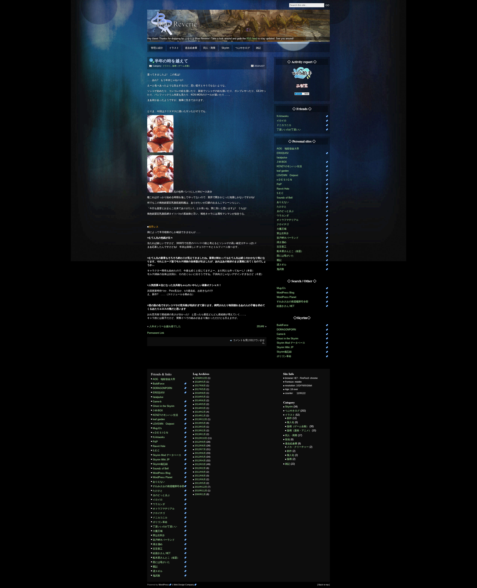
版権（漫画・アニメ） (299, 430)
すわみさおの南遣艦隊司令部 (292, 301)
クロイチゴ (283, 224)
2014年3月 (200, 408)
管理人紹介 (157, 47)
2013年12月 (201, 419)
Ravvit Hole (283, 188)
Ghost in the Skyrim (287, 338)
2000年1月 (200, 494)
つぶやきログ (242, 47)
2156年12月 (201, 378)
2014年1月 (200, 416)
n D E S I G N (284, 179)
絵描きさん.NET (285, 306)
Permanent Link (155, 332)
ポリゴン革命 (284, 356)
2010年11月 (201, 491)
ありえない (283, 202)
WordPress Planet (286, 297)
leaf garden (283, 170)
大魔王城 (281, 228)
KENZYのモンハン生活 (289, 166)
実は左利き (283, 233)
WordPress (164, 585)
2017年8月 (200, 385)
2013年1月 (200, 434)
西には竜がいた (285, 255)
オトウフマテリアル (287, 219)
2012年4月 (200, 460)
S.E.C (280, 193)
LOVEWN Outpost (287, 175)
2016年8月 (200, 393)
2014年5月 (200, 404)
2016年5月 (200, 397)
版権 (289, 459)
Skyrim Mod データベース (291, 342)
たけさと (281, 206)
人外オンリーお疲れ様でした (165, 326)
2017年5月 (200, 389)
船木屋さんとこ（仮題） (290, 251)
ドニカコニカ (284, 125)
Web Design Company (184, 585)
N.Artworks (283, 116)
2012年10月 (201, 438)
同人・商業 (209, 47)
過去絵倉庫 (191, 47)
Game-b (281, 334)
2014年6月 (200, 400)
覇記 (279, 260)
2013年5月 (200, 423)
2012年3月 (200, 464)
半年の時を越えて (171, 61)
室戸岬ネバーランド (287, 237)
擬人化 (290, 422)
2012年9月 (200, 442)
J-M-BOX (282, 161)
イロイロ (281, 120)
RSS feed (252, 38)
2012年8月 (200, 446)
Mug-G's (281, 288)
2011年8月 (200, 476)
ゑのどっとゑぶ (285, 211)
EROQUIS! (283, 153)
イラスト (174, 47)
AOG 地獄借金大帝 (288, 148)
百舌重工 (281, 246)
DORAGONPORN (286, 329)
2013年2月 (200, 430)
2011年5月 (200, 483)
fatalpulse (282, 157)
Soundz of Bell (285, 197)
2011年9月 (200, 472)
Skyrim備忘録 (284, 351)
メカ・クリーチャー (298, 446)
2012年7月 (200, 449)
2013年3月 (200, 427)
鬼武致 (280, 269)
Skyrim (225, 47)
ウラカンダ (283, 215)
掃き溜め (281, 242)
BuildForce (282, 325)
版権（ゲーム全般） (181, 66)
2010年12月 (201, 487)
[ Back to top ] (323, 585)
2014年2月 (200, 412)
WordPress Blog (285, 292)
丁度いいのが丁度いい (289, 129)
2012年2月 (200, 468)
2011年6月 (200, 479)
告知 (287, 439)
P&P (279, 184)
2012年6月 (200, 453)
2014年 (260, 326)
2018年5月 (200, 382)
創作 (289, 418)
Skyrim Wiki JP (285, 347)
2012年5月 (200, 457)
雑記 (258, 47)
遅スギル (281, 264)
